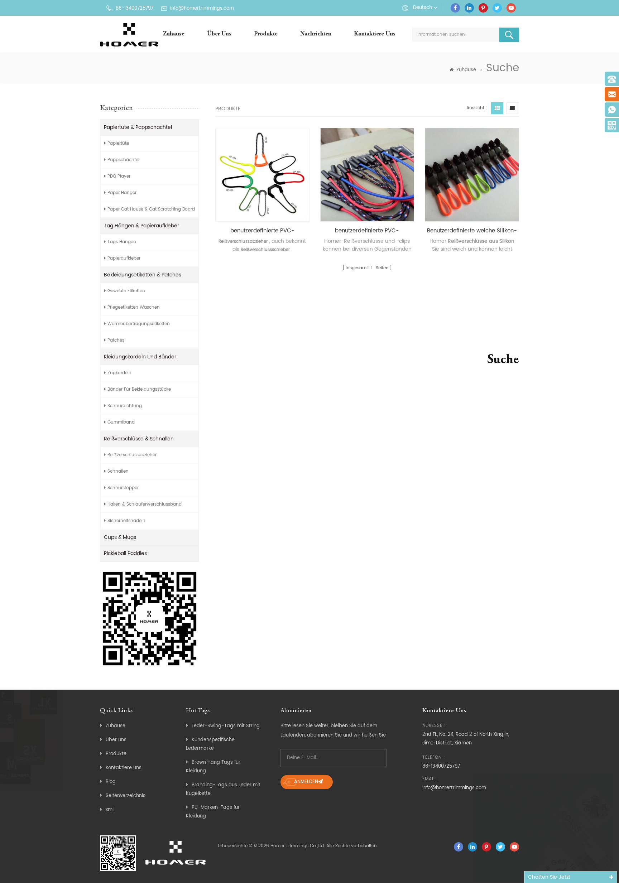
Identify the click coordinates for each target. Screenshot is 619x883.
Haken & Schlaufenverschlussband (144, 504)
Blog (111, 782)
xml (110, 810)
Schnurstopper (123, 487)
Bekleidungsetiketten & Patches (142, 275)
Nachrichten (315, 34)
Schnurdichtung (124, 405)
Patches (115, 340)
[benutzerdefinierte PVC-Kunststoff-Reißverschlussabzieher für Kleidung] (262, 175)
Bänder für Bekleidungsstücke (139, 389)
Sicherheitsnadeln (126, 520)
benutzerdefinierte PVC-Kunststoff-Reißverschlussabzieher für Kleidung (262, 231)
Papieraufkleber (123, 258)
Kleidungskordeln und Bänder (140, 357)
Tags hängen (121, 241)
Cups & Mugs (120, 537)
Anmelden (306, 782)
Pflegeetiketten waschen (133, 307)
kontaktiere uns (374, 34)
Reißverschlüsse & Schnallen (139, 439)
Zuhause (173, 34)
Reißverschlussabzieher (132, 455)
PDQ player (118, 176)
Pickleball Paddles (125, 553)
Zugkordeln (119, 373)
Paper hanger (121, 192)
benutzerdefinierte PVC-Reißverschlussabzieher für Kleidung (367, 231)
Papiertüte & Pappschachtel (138, 127)
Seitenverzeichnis (125, 796)
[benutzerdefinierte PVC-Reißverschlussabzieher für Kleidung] (367, 175)
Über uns (219, 34)
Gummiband (121, 422)
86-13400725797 (134, 8)
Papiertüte (118, 143)
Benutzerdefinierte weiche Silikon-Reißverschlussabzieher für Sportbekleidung (472, 231)
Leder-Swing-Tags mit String (226, 726)
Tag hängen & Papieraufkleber (141, 226)
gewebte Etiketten (126, 291)
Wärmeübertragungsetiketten (138, 323)
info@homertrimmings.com (202, 8)
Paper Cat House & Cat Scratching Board (151, 209)
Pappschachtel (123, 159)
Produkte (266, 34)
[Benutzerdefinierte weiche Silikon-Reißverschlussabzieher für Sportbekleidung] (472, 175)
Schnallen (118, 471)
